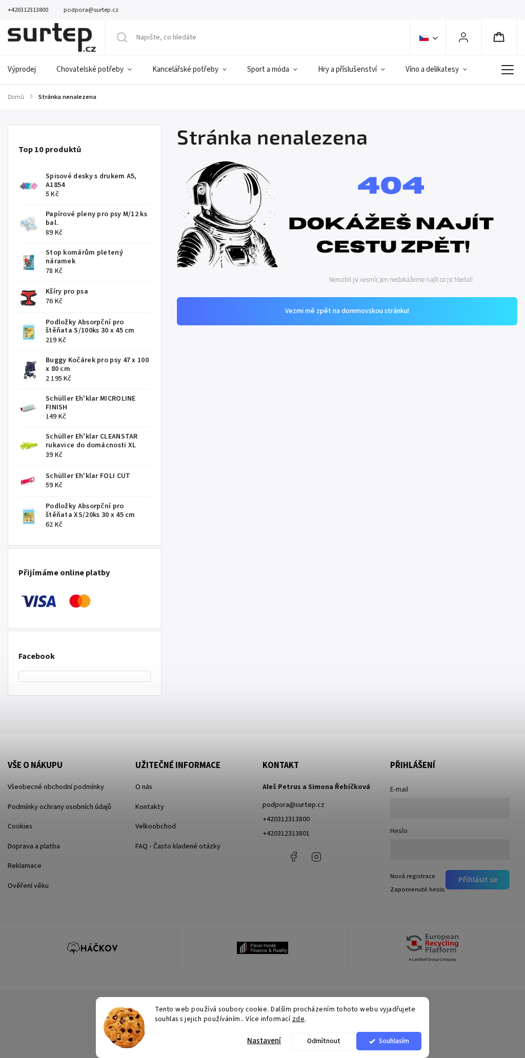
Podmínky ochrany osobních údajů (59, 807)
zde (298, 1019)
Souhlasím (394, 1041)
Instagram (316, 856)
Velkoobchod (155, 826)
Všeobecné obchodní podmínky (56, 787)
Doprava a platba (34, 846)
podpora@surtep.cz (293, 805)
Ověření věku (28, 886)
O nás (143, 787)
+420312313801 (286, 833)
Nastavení (264, 1040)
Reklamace (25, 866)
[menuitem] (27, 69)
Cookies (20, 826)
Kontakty (149, 807)
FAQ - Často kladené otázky (177, 846)
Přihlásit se (477, 879)
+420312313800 (286, 819)
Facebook (293, 856)
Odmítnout (323, 1041)
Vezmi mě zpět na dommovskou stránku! (347, 311)
